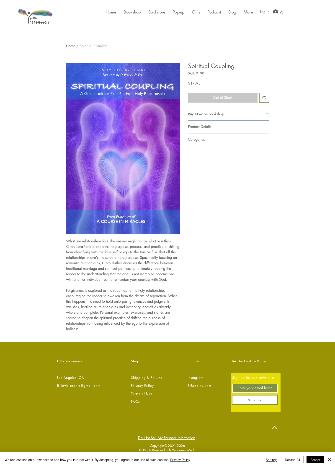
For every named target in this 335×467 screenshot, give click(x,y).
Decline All (292, 459)
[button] (196, 12)
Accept (315, 459)
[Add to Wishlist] (264, 98)
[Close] (329, 459)
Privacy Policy (180, 459)
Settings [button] (271, 459)
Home (70, 46)
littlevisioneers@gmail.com (79, 385)
